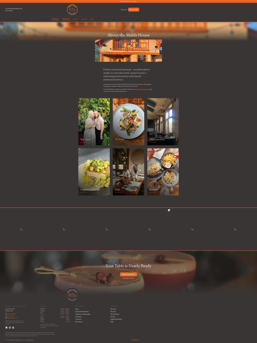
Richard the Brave (30, 340)
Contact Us (124, 9)
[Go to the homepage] (72, 9)
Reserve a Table (133, 9)
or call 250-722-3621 (128, 278)
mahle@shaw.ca (11, 318)
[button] (128, 274)
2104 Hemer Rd (13, 8)
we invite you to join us (142, 89)
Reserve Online (11, 314)
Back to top (136, 340)
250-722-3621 (9, 10)
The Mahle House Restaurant (15, 340)
